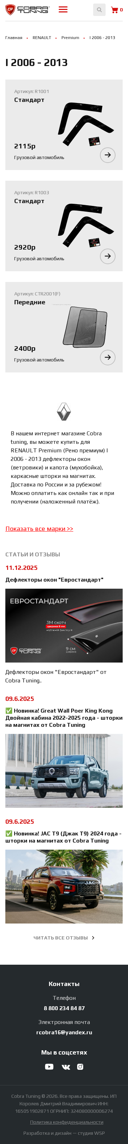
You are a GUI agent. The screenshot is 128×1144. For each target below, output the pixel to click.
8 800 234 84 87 (64, 1008)
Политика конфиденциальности (66, 1122)
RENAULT (42, 38)
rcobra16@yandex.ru (64, 1032)
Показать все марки (36, 528)
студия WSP (91, 1133)
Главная (13, 38)
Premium (70, 38)
